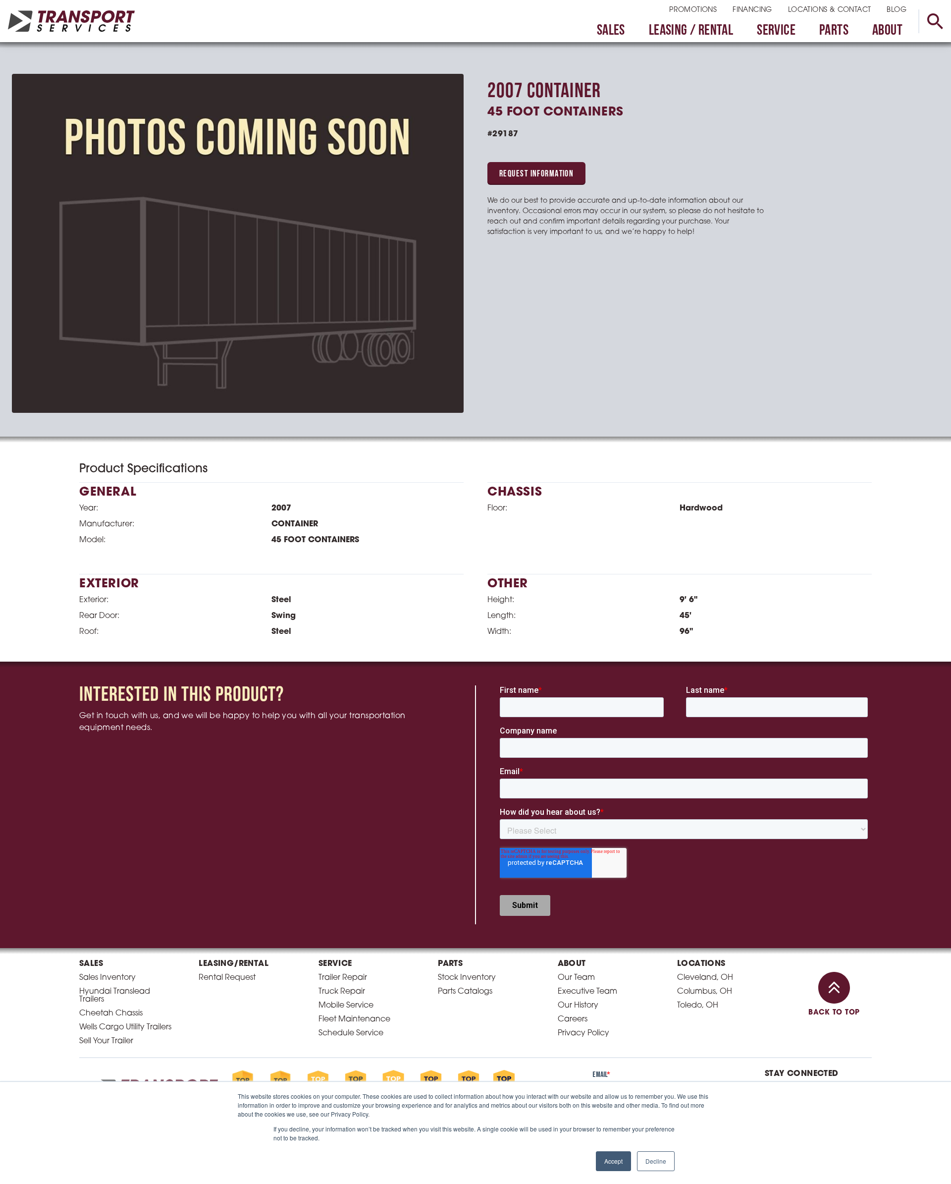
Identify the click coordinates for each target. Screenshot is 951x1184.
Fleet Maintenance (354, 1019)
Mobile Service (345, 1006)
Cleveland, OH (705, 978)
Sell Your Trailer (106, 1041)
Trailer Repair (342, 978)
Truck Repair (341, 992)
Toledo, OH (697, 1006)
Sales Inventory (107, 978)
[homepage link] (71, 21)
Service (776, 31)
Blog (896, 10)
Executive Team (587, 992)
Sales (611, 31)
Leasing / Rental (691, 31)
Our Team (576, 978)
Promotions (693, 10)
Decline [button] (655, 1161)
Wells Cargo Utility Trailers (125, 1027)
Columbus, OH (704, 992)
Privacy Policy (583, 1033)
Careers (572, 1019)
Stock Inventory (467, 978)
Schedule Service (350, 1033)
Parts (833, 31)
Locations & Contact (829, 10)
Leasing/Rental (233, 964)
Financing (752, 10)
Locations (701, 964)
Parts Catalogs (465, 992)
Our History (578, 1006)
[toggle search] (934, 21)
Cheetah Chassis (111, 1013)
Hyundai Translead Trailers (114, 996)
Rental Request (227, 978)
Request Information (536, 174)
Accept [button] (613, 1161)
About (887, 31)
